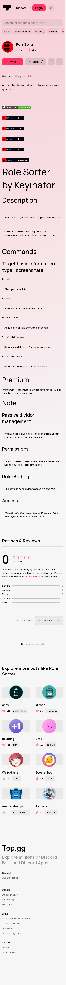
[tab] (7, 76)
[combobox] (49, 620)
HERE (55, 389)
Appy (5, 705)
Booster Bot (44, 772)
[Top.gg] (7, 7)
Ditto (39, 739)
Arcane (40, 705)
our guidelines (32, 576)
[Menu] (59, 8)
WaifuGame (10, 772)
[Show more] (59, 61)
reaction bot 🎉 (12, 806)
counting (8, 739)
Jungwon (42, 806)
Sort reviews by (25, 620)
